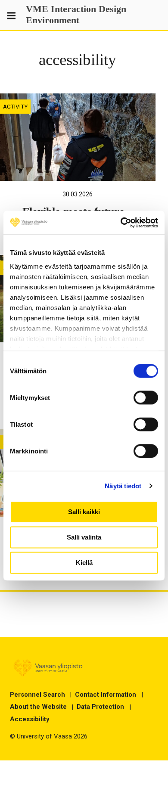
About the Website (38, 706)
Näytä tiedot (123, 486)
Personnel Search (37, 694)
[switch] (146, 397)
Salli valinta (84, 537)
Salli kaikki (84, 511)
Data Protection (100, 706)
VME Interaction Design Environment (76, 14)
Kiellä (84, 562)
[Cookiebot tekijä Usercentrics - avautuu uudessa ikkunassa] (121, 222)
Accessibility (30, 719)
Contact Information (105, 694)
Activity (15, 106)
